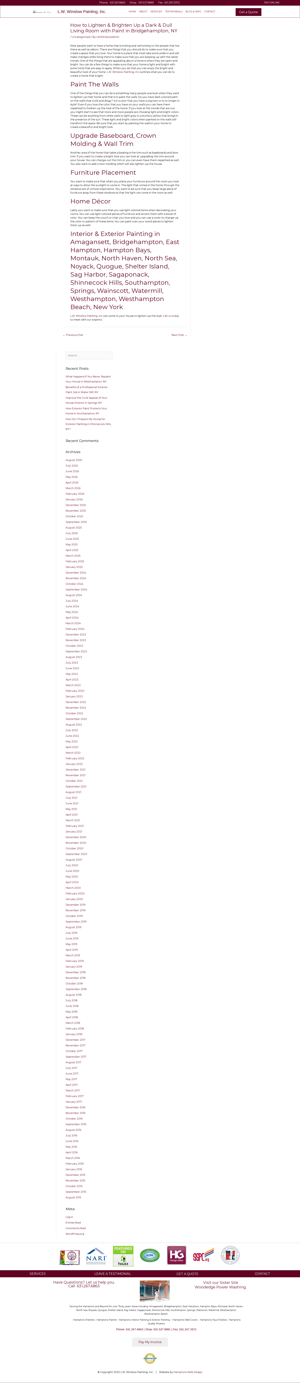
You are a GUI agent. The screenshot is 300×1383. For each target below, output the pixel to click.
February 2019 (75, 961)
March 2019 (73, 955)
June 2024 (72, 606)
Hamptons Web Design (188, 1372)
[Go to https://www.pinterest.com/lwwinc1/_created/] (28, 3)
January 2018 (74, 1034)
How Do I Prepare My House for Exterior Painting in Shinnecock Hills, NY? (88, 424)
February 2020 (75, 893)
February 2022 (75, 758)
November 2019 (75, 910)
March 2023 (73, 685)
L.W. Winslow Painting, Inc (123, 72)
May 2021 (71, 809)
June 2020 (72, 871)
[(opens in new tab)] (96, 1255)
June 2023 (72, 668)
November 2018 (76, 977)
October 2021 (74, 780)
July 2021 (71, 797)
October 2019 (74, 916)
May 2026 (72, 476)
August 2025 (74, 527)
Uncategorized (81, 36)
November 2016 (75, 1113)
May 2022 (72, 741)
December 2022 (76, 702)
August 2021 (73, 792)
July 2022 (72, 730)
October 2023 (74, 645)
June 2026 (72, 471)
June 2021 (72, 803)
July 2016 (71, 1135)
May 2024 (72, 612)
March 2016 (73, 1158)
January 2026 (74, 499)
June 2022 (72, 735)
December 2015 (75, 1174)
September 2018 (76, 989)
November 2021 (75, 775)
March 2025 (73, 555)
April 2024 (72, 617)
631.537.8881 (146, 2)
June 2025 (72, 538)
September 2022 (76, 719)
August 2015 (73, 1197)
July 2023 (72, 662)
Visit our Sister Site (220, 1282)
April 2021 (72, 814)
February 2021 (75, 825)
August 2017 (73, 1062)
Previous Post (73, 335)
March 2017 (73, 1090)
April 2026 (72, 482)
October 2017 (74, 1051)
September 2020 (76, 854)
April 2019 (72, 949)
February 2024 (75, 628)
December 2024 (76, 572)
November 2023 (76, 640)
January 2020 (74, 899)
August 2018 (74, 994)
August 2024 (74, 595)
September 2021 (76, 786)
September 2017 (76, 1056)
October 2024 (74, 583)
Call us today (171, 315)
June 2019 (72, 938)
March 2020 (73, 887)
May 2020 (72, 876)
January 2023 (74, 696)
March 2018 (73, 1022)
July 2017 (71, 1068)
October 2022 (74, 713)
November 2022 (76, 707)
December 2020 (76, 837)
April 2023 (72, 679)
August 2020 (74, 859)
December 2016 (75, 1107)
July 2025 (72, 533)
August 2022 (74, 724)
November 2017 (75, 1045)
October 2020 (74, 848)
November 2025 (76, 510)
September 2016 (76, 1124)
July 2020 (72, 865)
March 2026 (73, 488)
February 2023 (75, 690)
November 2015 (75, 1180)
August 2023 (74, 657)
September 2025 (76, 522)
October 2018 (74, 983)
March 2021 (73, 820)
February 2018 (75, 1028)
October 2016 (74, 1118)
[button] (248, 12)
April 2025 (72, 550)
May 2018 (71, 1011)
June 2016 (72, 1141)
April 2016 (72, 1152)
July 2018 (72, 1000)
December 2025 (76, 505)
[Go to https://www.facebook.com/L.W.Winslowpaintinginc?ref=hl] (19, 3)
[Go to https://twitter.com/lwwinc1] (24, 3)
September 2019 (76, 921)
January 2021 (74, 831)
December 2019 (75, 904)
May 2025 (72, 544)
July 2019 (71, 932)
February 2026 (75, 493)
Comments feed (76, 1228)
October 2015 (74, 1186)
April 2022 (72, 747)
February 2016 (75, 1163)
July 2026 (72, 465)
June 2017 (72, 1073)
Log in (69, 1217)
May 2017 (71, 1079)
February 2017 (75, 1096)
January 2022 (74, 764)
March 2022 (73, 752)
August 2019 (73, 927)
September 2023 (76, 651)
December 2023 (76, 634)
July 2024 (72, 600)
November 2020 (76, 842)
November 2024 (76, 578)
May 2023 (72, 674)
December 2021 (75, 769)
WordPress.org (75, 1233)
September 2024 (76, 589)
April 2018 (72, 1017)
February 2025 (75, 561)
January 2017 (74, 1101)
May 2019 (71, 944)
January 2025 (74, 567)
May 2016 (71, 1146)
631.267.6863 (117, 2)
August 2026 (74, 460)
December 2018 (76, 972)
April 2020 (72, 882)
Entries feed (73, 1222)
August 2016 (73, 1129)
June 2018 (72, 1006)
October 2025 (74, 516)
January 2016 (74, 1169)
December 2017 (75, 1039)
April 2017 (72, 1084)
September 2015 (76, 1191)
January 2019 (74, 966)
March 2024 (73, 623)
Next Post (179, 335)
